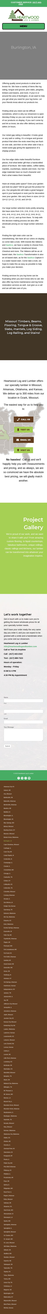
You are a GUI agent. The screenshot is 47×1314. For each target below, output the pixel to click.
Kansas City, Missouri (10, 1022)
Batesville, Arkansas (10, 801)
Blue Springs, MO (9, 823)
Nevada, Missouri (9, 1123)
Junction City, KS (9, 1018)
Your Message (9, 727)
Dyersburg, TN (8, 909)
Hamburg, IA (7, 975)
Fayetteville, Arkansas (10, 938)
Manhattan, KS (8, 1069)
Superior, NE (7, 1261)
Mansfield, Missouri (9, 1072)
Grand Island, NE (9, 964)
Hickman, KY (7, 978)
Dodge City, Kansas (9, 906)
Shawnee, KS (8, 1206)
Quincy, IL (7, 1185)
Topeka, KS (7, 1271)
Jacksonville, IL (8, 996)
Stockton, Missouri (9, 1257)
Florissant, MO (8, 946)
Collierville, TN (8, 888)
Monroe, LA (7, 1098)
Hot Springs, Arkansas (10, 982)
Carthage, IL (7, 848)
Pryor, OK (6, 1181)
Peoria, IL (6, 1159)
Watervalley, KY (8, 1297)
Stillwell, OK (7, 1250)
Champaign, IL (8, 862)
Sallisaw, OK (7, 1203)
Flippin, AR (7, 942)
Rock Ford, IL (8, 1192)
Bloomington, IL (8, 815)
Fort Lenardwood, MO (10, 949)
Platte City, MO (8, 1163)
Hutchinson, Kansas (10, 985)
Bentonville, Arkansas (10, 805)
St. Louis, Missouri (9, 1242)
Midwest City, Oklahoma (11, 1083)
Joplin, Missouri (8, 1014)
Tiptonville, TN (8, 1268)
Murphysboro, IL (8, 1112)
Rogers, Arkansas (9, 1195)
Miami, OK (7, 1080)
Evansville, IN (8, 931)
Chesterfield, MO (9, 870)
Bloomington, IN (8, 819)
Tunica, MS (7, 1279)
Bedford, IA (7, 812)
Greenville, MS (8, 967)
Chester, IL (7, 866)
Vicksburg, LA (8, 1286)
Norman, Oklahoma (9, 1130)
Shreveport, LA (8, 1217)
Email (6, 718)
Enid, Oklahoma (8, 924)
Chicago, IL (7, 873)
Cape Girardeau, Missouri (11, 844)
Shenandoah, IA (8, 1214)
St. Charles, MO (8, 1235)
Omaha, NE (7, 1141)
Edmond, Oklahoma (10, 913)
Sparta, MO (7, 1221)
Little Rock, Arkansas (10, 1058)
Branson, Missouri (9, 833)
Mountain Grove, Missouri (11, 1105)
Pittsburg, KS (7, 1170)
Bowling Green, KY (9, 830)
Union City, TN (8, 1282)
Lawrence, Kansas (9, 1033)
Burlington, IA (8, 841)
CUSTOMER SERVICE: (26, 3)
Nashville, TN (8, 1119)
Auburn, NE (7, 790)
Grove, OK (7, 971)
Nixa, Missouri (8, 1127)
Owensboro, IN (8, 1152)
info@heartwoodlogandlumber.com (20, 646)
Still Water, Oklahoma (10, 1246)
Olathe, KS (7, 1138)
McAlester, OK (8, 1065)
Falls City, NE (8, 935)
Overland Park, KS (9, 1148)
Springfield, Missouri (10, 1232)
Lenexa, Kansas (8, 1047)
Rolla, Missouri (8, 1199)
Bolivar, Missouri (8, 826)
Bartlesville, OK (8, 797)
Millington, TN (8, 1087)
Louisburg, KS (8, 1061)
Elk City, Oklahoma (9, 917)
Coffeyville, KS (8, 884)
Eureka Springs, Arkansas (11, 928)
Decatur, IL (7, 899)
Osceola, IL (7, 1145)
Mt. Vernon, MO (8, 1094)
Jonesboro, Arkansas (10, 1011)
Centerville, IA (8, 859)
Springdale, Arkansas (10, 1224)
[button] (23, 419)
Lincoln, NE (7, 1054)
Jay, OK (6, 1000)
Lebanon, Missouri (9, 1040)
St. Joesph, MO (8, 1239)
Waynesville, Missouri (10, 1300)
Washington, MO (9, 1293)
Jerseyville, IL (8, 1007)
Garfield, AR (7, 960)
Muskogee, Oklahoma (10, 1116)
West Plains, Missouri (10, 1304)
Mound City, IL (8, 1101)
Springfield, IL (8, 1228)
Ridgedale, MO (8, 1188)
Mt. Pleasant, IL (8, 1090)
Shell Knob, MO (8, 1210)
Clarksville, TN (8, 877)
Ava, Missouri (8, 794)
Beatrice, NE (7, 808)
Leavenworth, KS (9, 1036)
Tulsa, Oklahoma (9, 1275)
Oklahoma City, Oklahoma (11, 1134)
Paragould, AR (8, 1156)
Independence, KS (9, 989)
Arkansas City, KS (9, 786)
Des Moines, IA (8, 902)
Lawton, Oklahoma (9, 1029)
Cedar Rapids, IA (9, 855)
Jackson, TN (7, 993)
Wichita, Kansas (8, 1308)
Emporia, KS (7, 920)
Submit (7, 746)
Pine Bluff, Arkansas (10, 1166)
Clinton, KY (7, 881)
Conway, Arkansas (9, 895)
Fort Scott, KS (8, 953)
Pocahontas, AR (8, 1177)
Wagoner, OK (8, 1290)
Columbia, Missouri (9, 891)
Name (6, 697)
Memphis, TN (8, 1076)
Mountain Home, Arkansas (11, 1109)
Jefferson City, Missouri (10, 1004)
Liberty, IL (6, 1051)
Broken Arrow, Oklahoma (11, 837)
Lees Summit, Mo (9, 1043)
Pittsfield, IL (7, 1174)
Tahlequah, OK (8, 1264)
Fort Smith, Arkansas (10, 957)
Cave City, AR (8, 852)
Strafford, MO (7, 1253)
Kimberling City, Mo (9, 1025)
